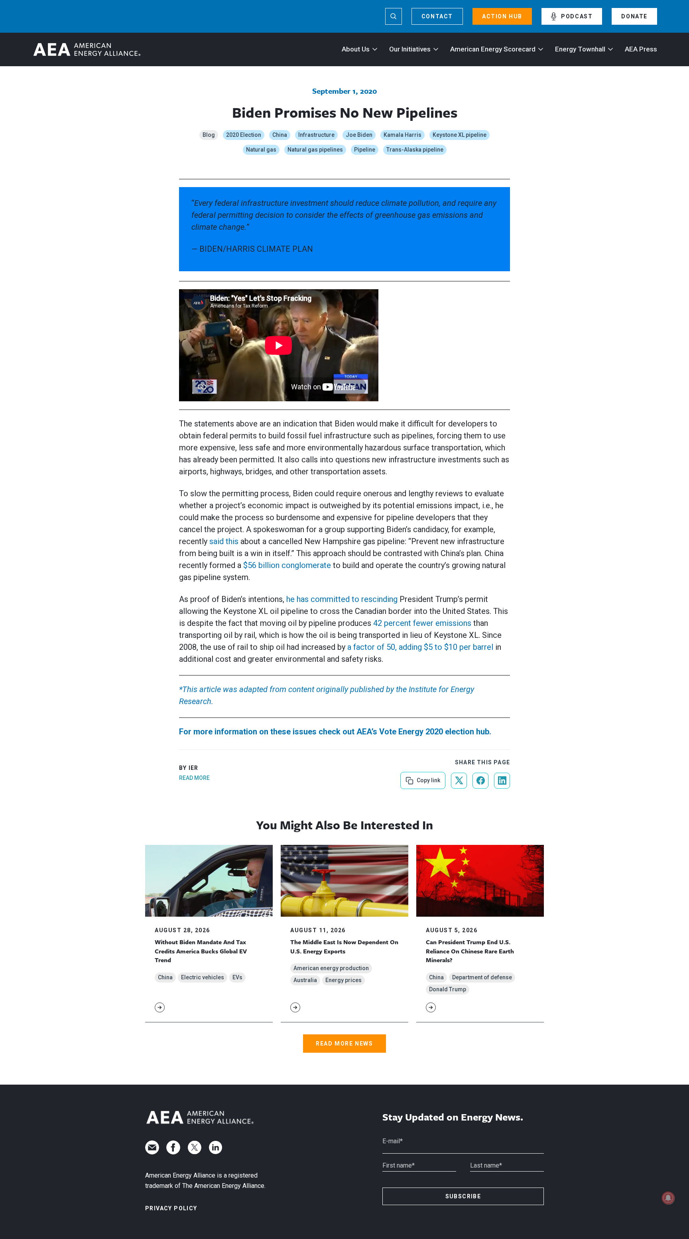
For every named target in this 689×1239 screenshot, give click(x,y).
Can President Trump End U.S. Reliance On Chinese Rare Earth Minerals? (470, 950)
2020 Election (243, 135)
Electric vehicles (202, 977)
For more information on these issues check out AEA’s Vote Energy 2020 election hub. (335, 731)
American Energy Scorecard (492, 49)
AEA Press (641, 49)
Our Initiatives (410, 49)
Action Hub (502, 16)
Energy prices (343, 980)
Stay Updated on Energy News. (452, 1117)
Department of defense (482, 977)
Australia (305, 980)
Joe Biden (359, 135)
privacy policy (171, 1208)
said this (223, 541)
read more (194, 778)
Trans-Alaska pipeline (414, 149)
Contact (437, 16)
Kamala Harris (402, 135)
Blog (209, 135)
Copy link (427, 777)
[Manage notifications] (668, 1198)
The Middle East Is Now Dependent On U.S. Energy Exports (344, 946)
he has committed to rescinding (342, 599)
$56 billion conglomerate (287, 565)
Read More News (344, 1043)
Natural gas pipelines (315, 149)
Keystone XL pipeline (459, 135)
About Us (356, 49)
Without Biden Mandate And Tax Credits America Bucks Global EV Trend (201, 950)
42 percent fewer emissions (422, 623)
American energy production (331, 968)
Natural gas (261, 149)
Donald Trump (447, 989)
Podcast (577, 16)
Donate (634, 16)
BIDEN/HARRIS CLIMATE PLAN (255, 249)
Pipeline (364, 149)
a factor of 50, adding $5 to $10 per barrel (420, 647)
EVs (237, 977)
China (279, 135)
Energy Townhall (580, 49)
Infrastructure (316, 135)
